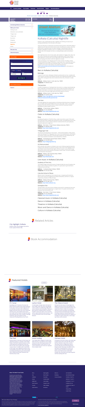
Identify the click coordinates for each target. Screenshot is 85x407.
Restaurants (13, 42)
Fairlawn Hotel (60, 338)
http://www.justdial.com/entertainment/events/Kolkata (51, 66)
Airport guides (46, 372)
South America (35, 387)
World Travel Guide (32, 15)
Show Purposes (75, 404)
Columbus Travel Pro (70, 377)
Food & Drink (40, 8)
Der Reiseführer (69, 372)
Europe (33, 379)
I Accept (75, 400)
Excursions (12, 38)
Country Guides (17, 8)
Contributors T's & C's (70, 381)
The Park (13, 338)
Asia (43, 15)
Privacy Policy (68, 388)
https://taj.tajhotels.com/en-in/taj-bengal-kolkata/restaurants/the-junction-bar (51, 96)
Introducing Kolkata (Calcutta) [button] (17, 24)
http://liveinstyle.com (48, 156)
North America (35, 383)
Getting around (13, 29)
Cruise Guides (45, 381)
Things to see (13, 34)
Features (33, 8)
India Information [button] (14, 52)
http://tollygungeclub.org (49, 141)
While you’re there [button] (14, 27)
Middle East (34, 381)
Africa (33, 372)
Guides (39, 15)
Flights (47, 8)
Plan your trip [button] (13, 49)
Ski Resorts (45, 387)
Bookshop (57, 375)
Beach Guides (46, 375)
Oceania (33, 385)
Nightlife (12, 44)
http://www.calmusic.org (49, 183)
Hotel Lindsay (37, 338)
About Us (56, 372)
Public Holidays (46, 385)
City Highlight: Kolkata (18, 224)
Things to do (13, 36)
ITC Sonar (13, 303)
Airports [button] (12, 87)
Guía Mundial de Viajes (70, 375)
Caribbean (34, 377)
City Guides (26, 8)
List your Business (58, 377)
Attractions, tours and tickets (16, 32)
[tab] (21, 25)
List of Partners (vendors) (43, 405)
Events (11, 46)
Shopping (12, 40)
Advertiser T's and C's (70, 379)
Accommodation (55, 8)
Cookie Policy (68, 391)
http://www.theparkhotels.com (51, 111)
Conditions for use (69, 383)
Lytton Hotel (36, 303)
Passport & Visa (46, 383)
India (47, 15)
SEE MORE (44, 282)
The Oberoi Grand (61, 303)
